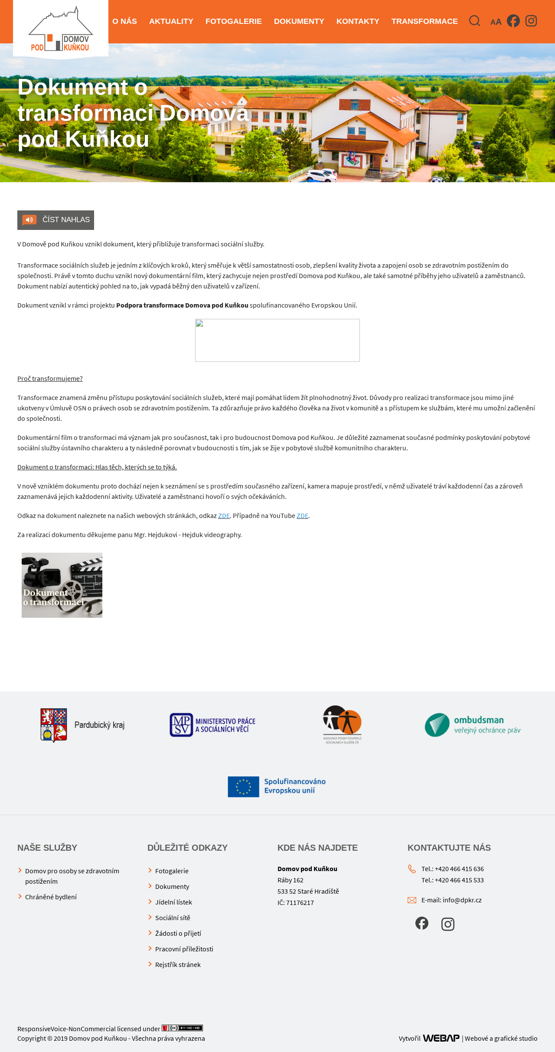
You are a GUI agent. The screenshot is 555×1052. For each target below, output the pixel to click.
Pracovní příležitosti (184, 948)
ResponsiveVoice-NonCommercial (66, 1028)
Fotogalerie (234, 21)
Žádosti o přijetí (178, 933)
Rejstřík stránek (178, 964)
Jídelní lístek (173, 902)
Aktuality (171, 21)
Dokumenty (299, 21)
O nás (124, 21)
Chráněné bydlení (51, 896)
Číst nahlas (65, 220)
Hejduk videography (211, 534)
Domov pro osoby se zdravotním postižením (72, 875)
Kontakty (357, 21)
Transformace (425, 21)
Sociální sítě (172, 917)
